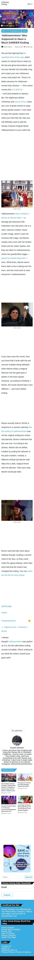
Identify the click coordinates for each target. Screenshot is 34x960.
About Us (5, 948)
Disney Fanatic (7, 927)
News (24, 31)
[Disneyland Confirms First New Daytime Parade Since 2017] (25, 777)
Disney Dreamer (8, 935)
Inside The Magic (8, 937)
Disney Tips (6, 931)
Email (4, 887)
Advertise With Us (9, 950)
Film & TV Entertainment (11, 31)
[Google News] (17, 731)
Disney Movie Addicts (10, 929)
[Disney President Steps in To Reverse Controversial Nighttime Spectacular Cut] (8, 800)
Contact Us (6, 946)
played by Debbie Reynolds (13, 258)
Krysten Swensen (8, 47)
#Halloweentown (8, 621)
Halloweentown (15, 641)
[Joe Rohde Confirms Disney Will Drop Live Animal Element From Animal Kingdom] (25, 799)
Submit (7, 895)
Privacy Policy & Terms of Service (16, 952)
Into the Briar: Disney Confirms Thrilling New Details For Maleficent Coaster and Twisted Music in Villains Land (8, 787)
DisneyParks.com (9, 916)
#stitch (4, 613)
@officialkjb (6, 606)
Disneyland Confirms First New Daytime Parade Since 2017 (24, 784)
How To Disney (8, 933)
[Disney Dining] (6, 4)
